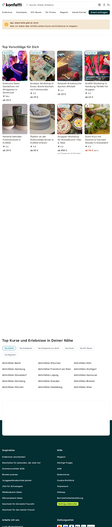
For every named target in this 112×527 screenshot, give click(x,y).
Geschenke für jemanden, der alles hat (21, 463)
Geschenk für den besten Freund (18, 510)
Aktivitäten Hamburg (13, 369)
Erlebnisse (7, 12)
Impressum (62, 486)
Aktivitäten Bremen (84, 381)
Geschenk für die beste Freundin (18, 504)
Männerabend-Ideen (12, 498)
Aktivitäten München (49, 363)
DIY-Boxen (36, 12)
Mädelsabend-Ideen (12, 492)
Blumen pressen (10, 474)
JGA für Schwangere (12, 486)
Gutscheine (21, 12)
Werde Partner (79, 12)
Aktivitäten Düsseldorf (14, 375)
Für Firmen (50, 12)
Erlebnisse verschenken (13, 457)
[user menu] (103, 4)
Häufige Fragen (65, 463)
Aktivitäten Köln (82, 363)
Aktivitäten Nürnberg (13, 381)
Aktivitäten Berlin (11, 363)
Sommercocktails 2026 (13, 468)
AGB (59, 468)
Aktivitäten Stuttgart (85, 369)
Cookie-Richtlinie (65, 480)
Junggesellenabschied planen (17, 480)
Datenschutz (63, 474)
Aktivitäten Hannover (85, 375)
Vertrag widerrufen (67, 504)
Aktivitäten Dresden (49, 381)
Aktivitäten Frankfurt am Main (54, 369)
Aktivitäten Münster (13, 387)
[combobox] (60, 5)
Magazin (64, 12)
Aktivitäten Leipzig (48, 375)
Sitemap (61, 492)
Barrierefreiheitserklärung (70, 498)
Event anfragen (99, 12)
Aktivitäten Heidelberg (50, 387)
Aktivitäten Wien (83, 387)
